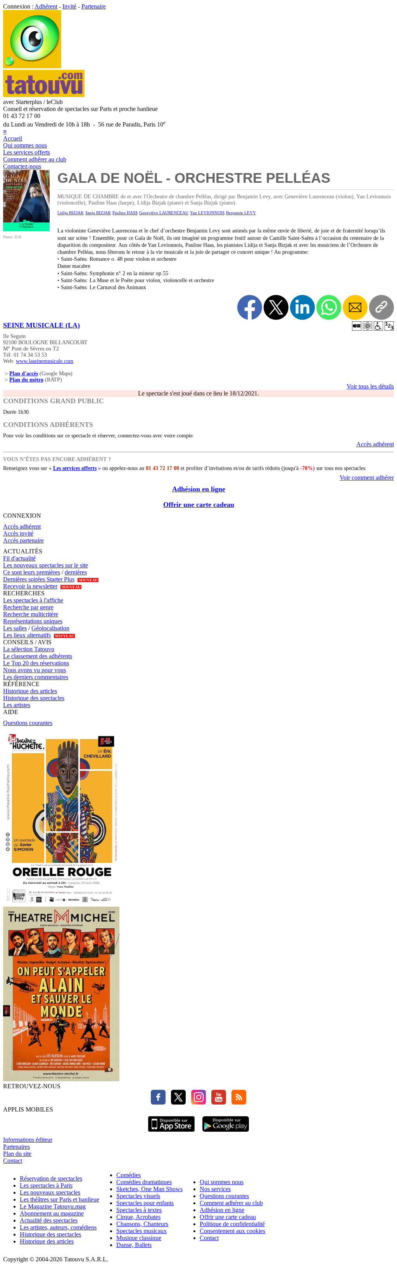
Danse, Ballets (134, 1245)
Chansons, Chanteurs (142, 1224)
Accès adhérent (375, 444)
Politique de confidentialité (232, 1224)
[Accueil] (32, 66)
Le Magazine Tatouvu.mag (53, 1206)
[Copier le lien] (381, 307)
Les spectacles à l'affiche (33, 600)
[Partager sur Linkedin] (302, 307)
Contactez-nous (22, 166)
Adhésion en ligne (198, 489)
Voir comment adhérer (367, 477)
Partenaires (16, 1146)
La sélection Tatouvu (28, 649)
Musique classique (138, 1238)
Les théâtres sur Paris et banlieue (59, 1199)
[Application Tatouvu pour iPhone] (171, 1132)
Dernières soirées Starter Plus (38, 579)
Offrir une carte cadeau (198, 504)
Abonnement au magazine (52, 1213)
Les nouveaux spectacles (50, 1192)
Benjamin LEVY (241, 212)
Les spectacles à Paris (46, 1185)
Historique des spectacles (33, 698)
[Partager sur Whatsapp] (328, 307)
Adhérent (46, 6)
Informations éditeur (27, 1139)
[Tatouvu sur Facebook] (158, 1102)
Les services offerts (26, 152)
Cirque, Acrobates (138, 1217)
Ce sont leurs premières (31, 572)
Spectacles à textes (139, 1210)
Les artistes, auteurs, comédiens (58, 1227)
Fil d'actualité (19, 558)
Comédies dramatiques (144, 1182)
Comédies (128, 1175)
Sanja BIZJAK (98, 212)
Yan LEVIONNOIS (207, 212)
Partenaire (93, 6)
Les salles (15, 628)
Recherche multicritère (30, 614)
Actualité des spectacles (49, 1220)
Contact (12, 1160)
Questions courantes (27, 723)
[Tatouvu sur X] (176, 1102)
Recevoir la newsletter (30, 586)
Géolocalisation (50, 628)
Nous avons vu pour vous (34, 670)
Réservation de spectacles (51, 1178)
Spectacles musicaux (141, 1231)
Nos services (215, 1189)
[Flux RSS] (237, 1102)
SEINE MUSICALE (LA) (41, 325)
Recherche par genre (28, 607)
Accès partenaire (23, 540)
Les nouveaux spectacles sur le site (45, 565)
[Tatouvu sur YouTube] (216, 1102)
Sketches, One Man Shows (149, 1189)
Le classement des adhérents (37, 656)
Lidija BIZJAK (70, 212)
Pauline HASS (125, 212)
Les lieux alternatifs (27, 635)
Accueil (12, 138)
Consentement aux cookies (232, 1231)
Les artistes (16, 705)
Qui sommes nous (25, 145)
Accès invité (18, 533)
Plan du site (17, 1153)
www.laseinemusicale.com (44, 361)
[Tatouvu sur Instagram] (196, 1102)
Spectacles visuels (138, 1196)
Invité (69, 6)
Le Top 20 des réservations (36, 663)
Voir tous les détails (370, 386)
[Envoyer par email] (355, 307)
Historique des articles (30, 691)
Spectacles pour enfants (145, 1203)
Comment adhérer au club (34, 159)
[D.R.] (26, 229)
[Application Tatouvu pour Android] (225, 1132)
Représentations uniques (32, 621)
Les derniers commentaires (35, 677)
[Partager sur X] (276, 307)
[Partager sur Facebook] (249, 307)
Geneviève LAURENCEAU (163, 212)
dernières (76, 572)
